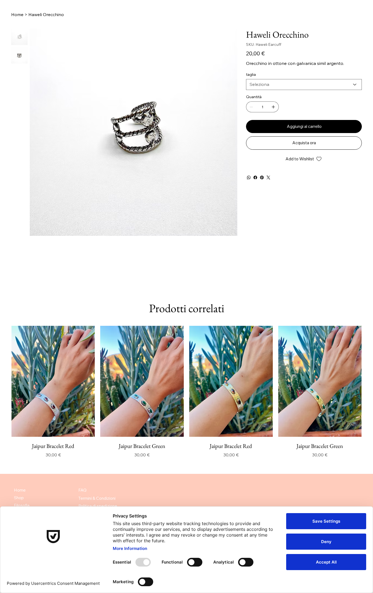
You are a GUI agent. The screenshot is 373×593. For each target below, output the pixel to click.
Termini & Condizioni (97, 498)
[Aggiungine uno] (273, 106)
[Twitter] (268, 177)
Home (20, 490)
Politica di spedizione (97, 505)
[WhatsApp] (248, 177)
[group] (186, 392)
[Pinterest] (262, 177)
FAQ (82, 490)
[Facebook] (255, 177)
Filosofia (21, 505)
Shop (19, 497)
